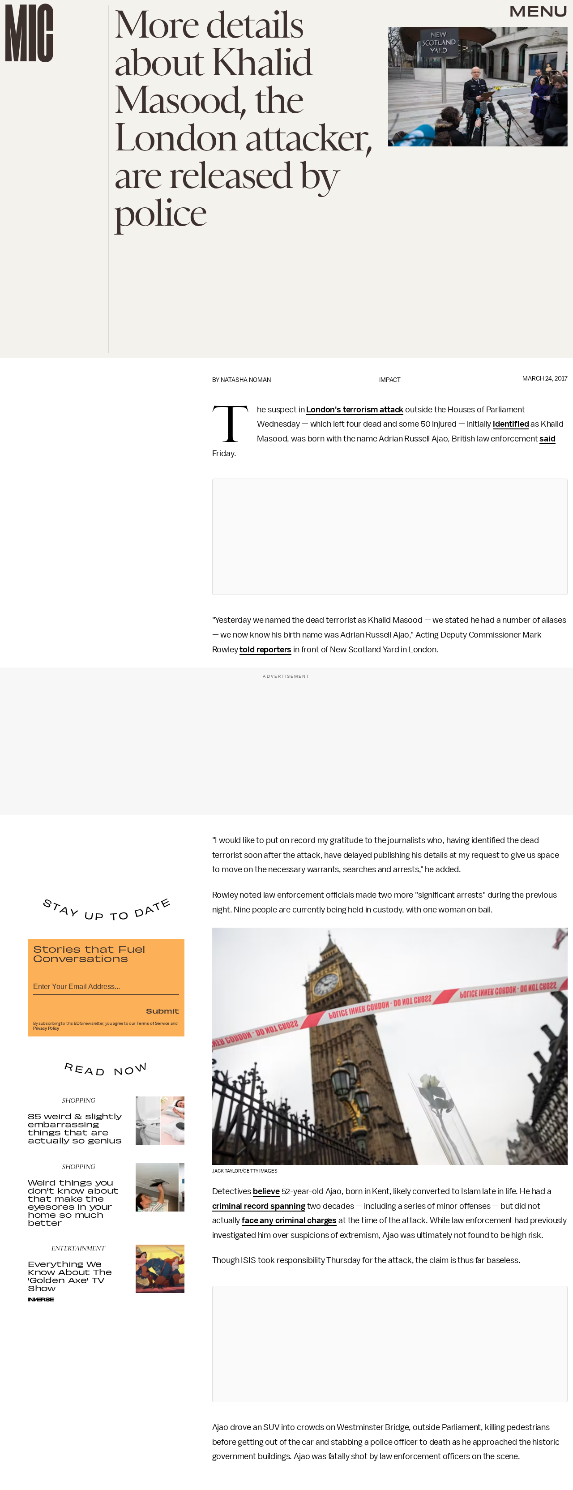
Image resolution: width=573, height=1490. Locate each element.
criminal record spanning (258, 1206)
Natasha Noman (246, 380)
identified (511, 424)
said (547, 438)
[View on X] (390, 536)
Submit (162, 1010)
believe (266, 1191)
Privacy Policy (46, 1028)
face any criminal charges (289, 1220)
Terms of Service (153, 1023)
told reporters (265, 649)
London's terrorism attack (354, 409)
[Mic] (29, 33)
